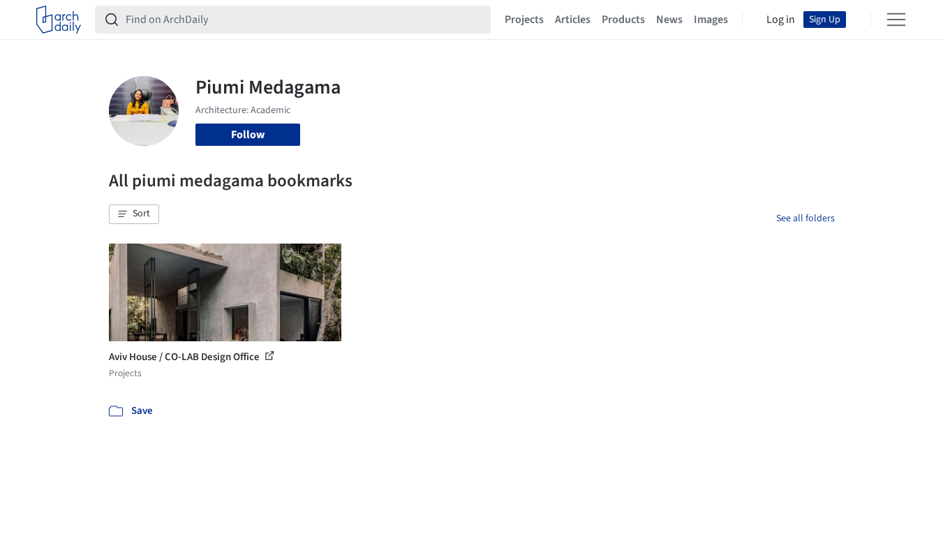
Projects (524, 19)
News (669, 19)
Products (623, 19)
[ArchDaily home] (58, 20)
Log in (780, 19)
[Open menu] (896, 19)
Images (711, 19)
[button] (134, 214)
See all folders (805, 218)
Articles (573, 19)
